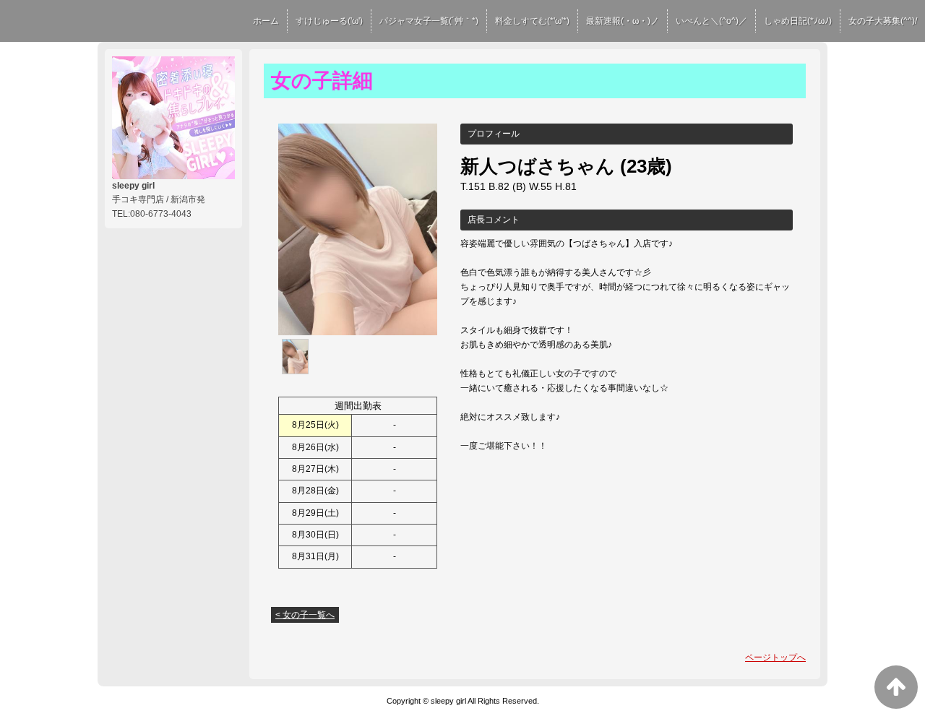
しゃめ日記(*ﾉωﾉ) (798, 21)
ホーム (266, 21)
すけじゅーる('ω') (329, 21)
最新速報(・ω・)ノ (622, 21)
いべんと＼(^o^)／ (711, 21)
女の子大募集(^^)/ (882, 21)
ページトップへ (775, 657)
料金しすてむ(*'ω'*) (532, 21)
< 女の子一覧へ (305, 615)
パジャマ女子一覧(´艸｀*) (428, 21)
